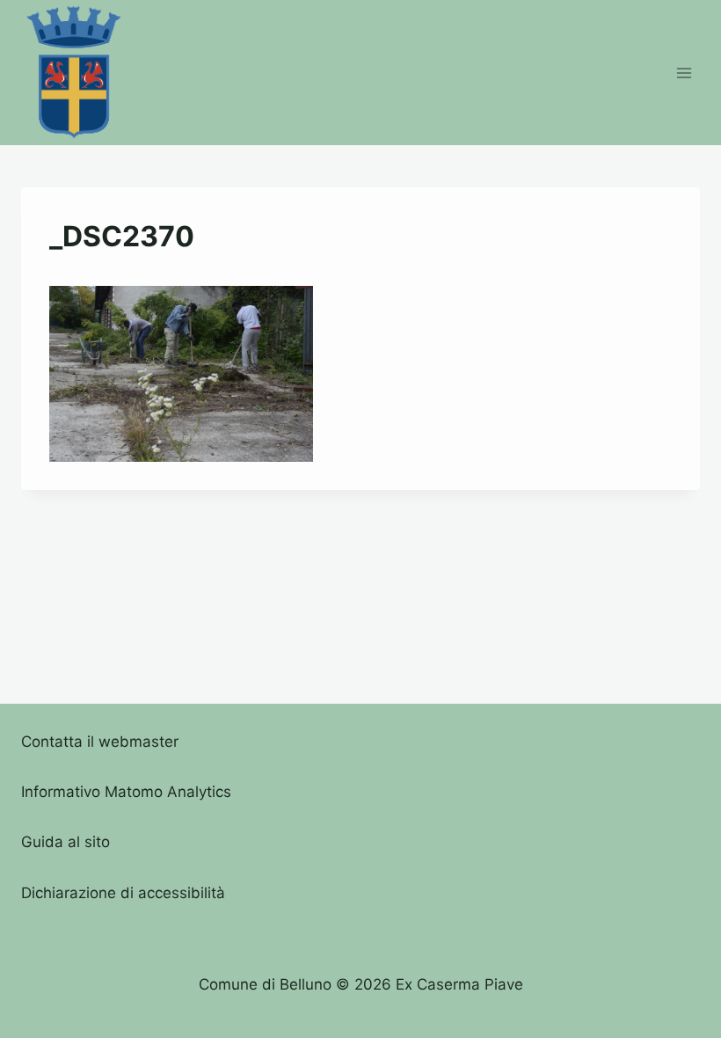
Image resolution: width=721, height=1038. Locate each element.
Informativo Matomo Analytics (126, 791)
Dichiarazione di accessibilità (123, 893)
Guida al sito (65, 842)
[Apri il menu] (683, 72)
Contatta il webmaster (99, 741)
